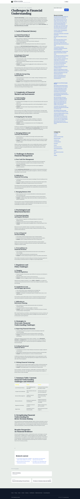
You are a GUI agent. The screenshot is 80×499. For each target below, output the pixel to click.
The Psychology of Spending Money (60, 28)
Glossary (27, 492)
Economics (56, 143)
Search (66, 9)
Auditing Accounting (18, 1)
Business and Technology (58, 136)
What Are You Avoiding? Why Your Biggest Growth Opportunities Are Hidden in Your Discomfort (60, 103)
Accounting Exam (46, 492)
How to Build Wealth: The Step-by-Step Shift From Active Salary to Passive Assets (61, 53)
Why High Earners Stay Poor (59, 64)
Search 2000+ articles (58, 7)
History (55, 150)
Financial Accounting (58, 146)
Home (12, 492)
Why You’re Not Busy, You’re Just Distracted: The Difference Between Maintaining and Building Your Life (60, 98)
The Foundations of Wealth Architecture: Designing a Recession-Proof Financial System (60, 48)
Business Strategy (57, 138)
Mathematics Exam (38, 492)
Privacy (16, 492)
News (55, 153)
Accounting (17, 468)
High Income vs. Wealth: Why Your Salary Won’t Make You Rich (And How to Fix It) (61, 44)
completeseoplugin (66, 497)
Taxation (55, 155)
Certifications (32, 492)
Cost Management (57, 141)
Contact (22, 492)
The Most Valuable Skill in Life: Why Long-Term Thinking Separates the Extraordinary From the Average (60, 90)
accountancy (30, 7)
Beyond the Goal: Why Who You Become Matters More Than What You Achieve (61, 122)
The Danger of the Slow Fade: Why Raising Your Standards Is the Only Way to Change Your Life (61, 107)
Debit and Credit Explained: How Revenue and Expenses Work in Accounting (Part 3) (60, 77)
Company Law (56, 140)
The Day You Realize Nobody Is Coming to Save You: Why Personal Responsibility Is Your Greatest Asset (61, 115)
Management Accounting (58, 151)
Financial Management (58, 148)
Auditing (55, 134)
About (19, 492)
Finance (55, 145)
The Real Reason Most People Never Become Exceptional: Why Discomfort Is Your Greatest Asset (61, 94)
